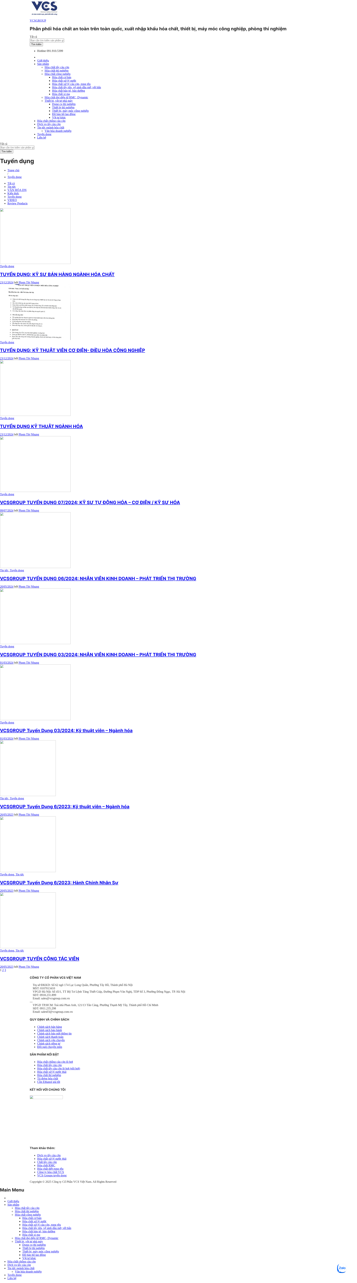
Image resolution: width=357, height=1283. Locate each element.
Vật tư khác (59, 117)
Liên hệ (41, 137)
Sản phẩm (13, 1204)
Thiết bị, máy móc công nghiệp (70, 110)
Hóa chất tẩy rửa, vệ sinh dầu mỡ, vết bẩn (76, 87)
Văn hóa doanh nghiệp (58, 130)
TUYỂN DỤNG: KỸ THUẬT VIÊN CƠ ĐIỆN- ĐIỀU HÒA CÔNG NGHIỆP (72, 350)
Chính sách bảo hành (49, 1030)
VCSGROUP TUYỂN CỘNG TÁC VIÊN (39, 958)
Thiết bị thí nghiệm (63, 107)
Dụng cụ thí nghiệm (63, 104)
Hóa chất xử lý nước (64, 80)
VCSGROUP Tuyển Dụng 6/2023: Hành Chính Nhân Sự (59, 882)
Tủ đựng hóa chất (47, 1078)
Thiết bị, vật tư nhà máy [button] (59, 100)
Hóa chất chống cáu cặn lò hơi (55, 1061)
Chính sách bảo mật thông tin (54, 1033)
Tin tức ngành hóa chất (20, 1268)
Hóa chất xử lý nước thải (51, 1071)
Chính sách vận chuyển (51, 1040)
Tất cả (11, 183)
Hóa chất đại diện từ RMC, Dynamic (66, 97)
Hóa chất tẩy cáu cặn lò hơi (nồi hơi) (58, 1068)
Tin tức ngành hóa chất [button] (50, 127)
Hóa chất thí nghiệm (56, 70)
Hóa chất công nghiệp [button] (57, 74)
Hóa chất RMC (46, 1165)
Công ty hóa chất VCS (50, 1172)
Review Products (17, 203)
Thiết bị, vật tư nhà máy (29, 1241)
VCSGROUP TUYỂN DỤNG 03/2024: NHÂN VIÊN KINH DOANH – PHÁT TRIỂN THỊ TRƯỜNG (98, 654)
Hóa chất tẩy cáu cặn (57, 67)
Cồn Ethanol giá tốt (48, 1081)
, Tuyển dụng (16, 570)
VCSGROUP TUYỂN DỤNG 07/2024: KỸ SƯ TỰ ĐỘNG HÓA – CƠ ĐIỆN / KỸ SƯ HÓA (90, 502)
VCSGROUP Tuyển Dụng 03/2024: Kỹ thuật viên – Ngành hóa (66, 730)
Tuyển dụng (44, 134)
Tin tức (11, 186)
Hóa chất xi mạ (61, 94)
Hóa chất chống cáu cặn (51, 120)
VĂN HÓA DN (17, 190)
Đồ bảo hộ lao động (63, 114)
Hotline (41, 50)
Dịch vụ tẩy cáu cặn (49, 124)
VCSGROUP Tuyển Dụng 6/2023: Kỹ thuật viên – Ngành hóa (64, 806)
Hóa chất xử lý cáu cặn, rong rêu (71, 84)
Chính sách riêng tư (48, 1043)
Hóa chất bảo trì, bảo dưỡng (68, 90)
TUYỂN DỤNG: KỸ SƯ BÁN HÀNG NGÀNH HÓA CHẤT (57, 274)
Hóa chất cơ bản (61, 77)
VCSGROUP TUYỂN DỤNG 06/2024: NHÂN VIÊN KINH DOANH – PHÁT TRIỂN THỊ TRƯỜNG (98, 578)
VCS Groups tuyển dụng (52, 1175)
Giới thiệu (43, 60)
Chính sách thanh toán (50, 1036)
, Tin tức (19, 874)
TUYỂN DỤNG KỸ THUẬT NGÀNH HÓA (41, 426)
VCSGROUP (38, 20)
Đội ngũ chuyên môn (49, 1046)
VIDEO (12, 200)
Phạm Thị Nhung (29, 282)
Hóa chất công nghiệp (28, 1214)
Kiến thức (13, 193)
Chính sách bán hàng (49, 1026)
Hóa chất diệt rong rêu (50, 1168)
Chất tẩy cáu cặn (47, 1162)
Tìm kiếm (36, 44)
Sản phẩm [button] (43, 63)
